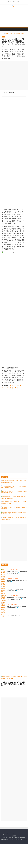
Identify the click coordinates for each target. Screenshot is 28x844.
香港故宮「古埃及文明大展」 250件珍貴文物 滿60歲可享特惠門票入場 (17, 572)
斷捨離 (23, 44)
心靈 (3, 36)
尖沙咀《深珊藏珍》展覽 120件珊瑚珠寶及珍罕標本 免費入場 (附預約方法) (17, 598)
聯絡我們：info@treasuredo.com (17, 837)
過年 (3, 46)
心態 (18, 44)
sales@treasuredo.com (21, 839)
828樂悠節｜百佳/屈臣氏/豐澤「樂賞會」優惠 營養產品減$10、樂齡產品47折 (13, 684)
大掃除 (15, 44)
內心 (13, 44)
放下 (21, 44)
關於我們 (5, 837)
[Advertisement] (14, 75)
